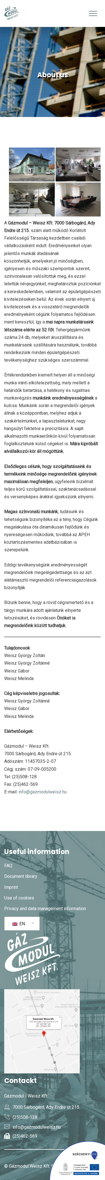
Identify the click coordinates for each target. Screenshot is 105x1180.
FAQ (8, 865)
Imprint (11, 887)
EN (21, 923)
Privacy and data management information (45, 908)
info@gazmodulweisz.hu (42, 792)
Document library (20, 876)
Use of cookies (19, 898)
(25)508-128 (25, 1117)
